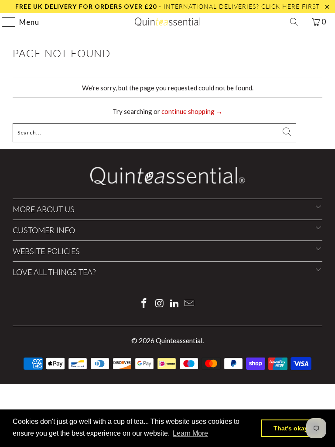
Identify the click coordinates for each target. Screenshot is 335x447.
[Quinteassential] (167, 22)
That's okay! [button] (291, 428)
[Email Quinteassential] (189, 304)
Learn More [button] (190, 433)
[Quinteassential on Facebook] (144, 304)
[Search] (294, 22)
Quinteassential (179, 340)
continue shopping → (191, 111)
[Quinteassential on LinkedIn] (174, 304)
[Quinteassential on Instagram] (159, 304)
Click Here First (290, 6)
